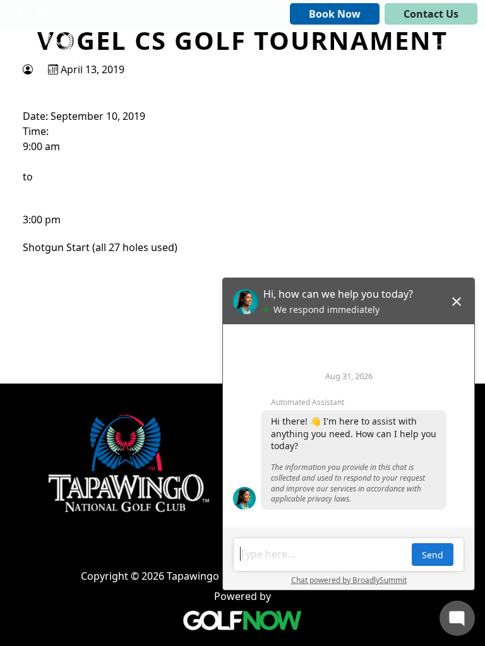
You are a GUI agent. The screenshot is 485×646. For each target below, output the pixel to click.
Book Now (335, 14)
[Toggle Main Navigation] (444, 49)
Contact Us (431, 14)
